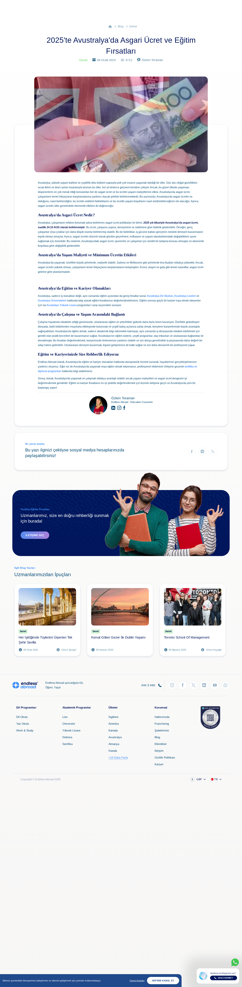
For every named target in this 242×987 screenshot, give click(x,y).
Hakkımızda (162, 717)
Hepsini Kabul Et (163, 980)
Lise (64, 717)
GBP (197, 779)
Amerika (113, 723)
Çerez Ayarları (137, 980)
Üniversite (68, 723)
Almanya (113, 744)
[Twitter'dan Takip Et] (193, 685)
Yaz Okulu (22, 723)
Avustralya (115, 737)
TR (216, 779)
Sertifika (67, 744)
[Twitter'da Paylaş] (213, 451)
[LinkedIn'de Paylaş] (202, 451)
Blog (120, 26)
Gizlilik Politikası (165, 757)
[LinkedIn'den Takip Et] (204, 685)
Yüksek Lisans (71, 730)
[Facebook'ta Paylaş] (192, 451)
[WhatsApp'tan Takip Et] (225, 685)
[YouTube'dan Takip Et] (215, 685)
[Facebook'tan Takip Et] (183, 685)
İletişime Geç (35, 535)
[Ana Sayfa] (110, 26)
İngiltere (113, 717)
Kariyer (159, 764)
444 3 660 (148, 685)
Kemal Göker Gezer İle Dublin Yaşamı (118, 637)
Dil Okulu (22, 717)
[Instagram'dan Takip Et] (172, 685)
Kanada (113, 730)
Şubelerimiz (162, 730)
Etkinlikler (161, 744)
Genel (133, 26)
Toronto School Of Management (187, 637)
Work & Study (24, 730)
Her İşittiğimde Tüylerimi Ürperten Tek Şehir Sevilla (45, 640)
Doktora (67, 737)
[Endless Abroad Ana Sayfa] (25, 685)
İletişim (159, 750)
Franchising (162, 723)
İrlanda (112, 750)
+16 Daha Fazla (118, 757)
